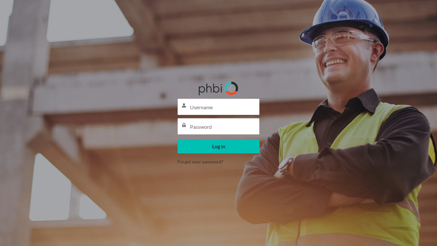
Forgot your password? (200, 161)
